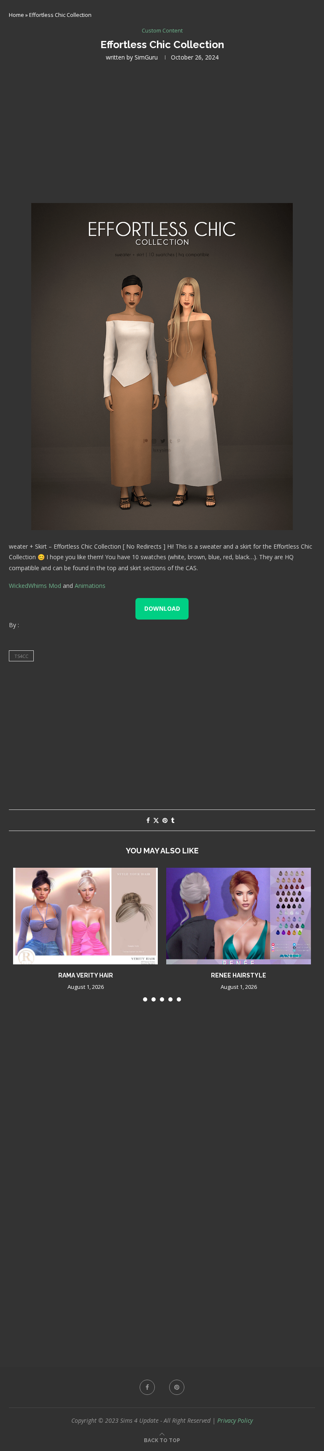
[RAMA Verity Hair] (85, 916)
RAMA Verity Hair (85, 975)
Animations (90, 586)
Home (16, 15)
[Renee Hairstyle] (238, 916)
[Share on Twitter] (156, 820)
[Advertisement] (162, 131)
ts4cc (21, 656)
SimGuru (146, 57)
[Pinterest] (176, 1387)
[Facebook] (147, 1387)
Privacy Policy (235, 1420)
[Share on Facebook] (148, 820)
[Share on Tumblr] (172, 820)
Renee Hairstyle (238, 975)
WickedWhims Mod (35, 586)
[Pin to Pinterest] (164, 820)
